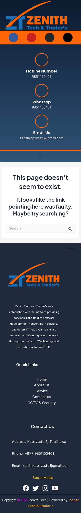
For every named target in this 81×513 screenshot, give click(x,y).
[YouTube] (55, 488)
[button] (40, 155)
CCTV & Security (42, 403)
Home (42, 379)
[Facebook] (26, 488)
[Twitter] (35, 488)
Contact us (41, 397)
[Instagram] (45, 488)
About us (41, 385)
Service (41, 391)
